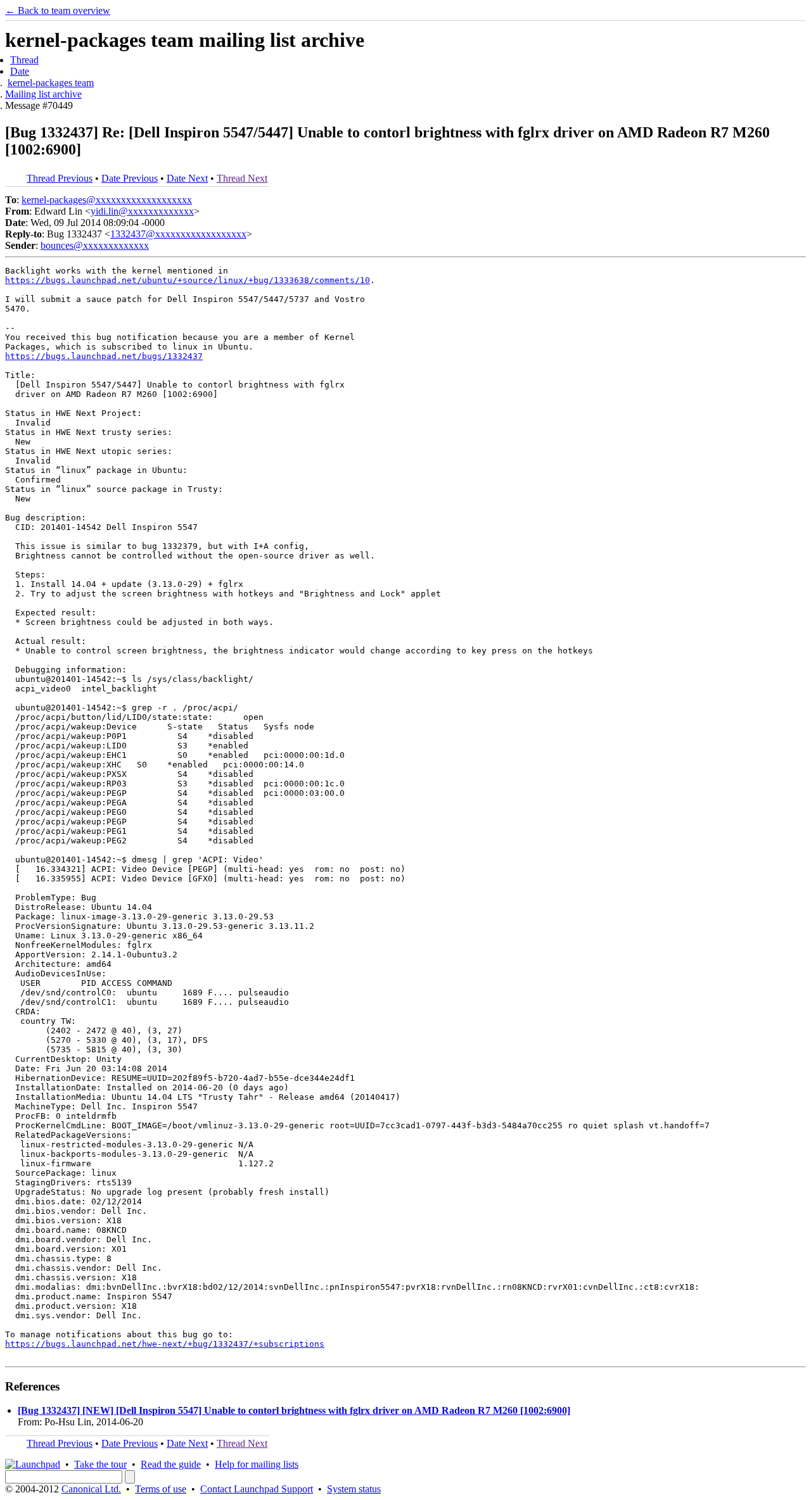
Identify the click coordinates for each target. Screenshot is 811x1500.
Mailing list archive (43, 94)
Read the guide (171, 1464)
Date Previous (129, 178)
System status (354, 1489)
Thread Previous (60, 178)
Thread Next (242, 178)
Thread (24, 59)
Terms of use (160, 1489)
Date (19, 71)
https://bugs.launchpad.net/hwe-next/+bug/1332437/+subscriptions (164, 1344)
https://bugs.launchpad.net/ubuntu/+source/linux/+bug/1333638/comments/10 (187, 280)
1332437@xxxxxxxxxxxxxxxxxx (178, 234)
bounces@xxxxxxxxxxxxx (95, 245)
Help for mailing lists (256, 1464)
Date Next (187, 178)
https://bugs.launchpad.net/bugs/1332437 (104, 356)
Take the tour (100, 1464)
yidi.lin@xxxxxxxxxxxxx (142, 211)
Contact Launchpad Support (256, 1489)
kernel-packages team (51, 82)
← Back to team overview (57, 10)
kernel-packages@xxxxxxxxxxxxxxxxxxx (107, 199)
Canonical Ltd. (91, 1489)
